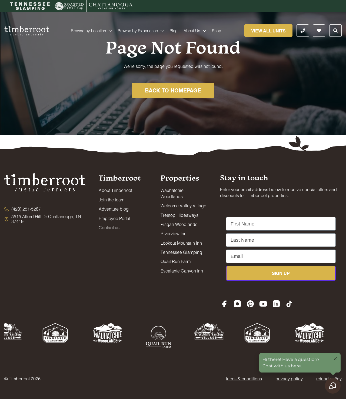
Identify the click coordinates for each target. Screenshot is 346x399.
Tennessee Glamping (181, 252)
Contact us (109, 227)
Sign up (281, 273)
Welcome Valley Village (183, 205)
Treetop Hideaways (179, 215)
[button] (109, 30)
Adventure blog (114, 208)
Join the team (111, 199)
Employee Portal (114, 218)
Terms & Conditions (244, 378)
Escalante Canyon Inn (182, 270)
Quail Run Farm (176, 261)
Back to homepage (173, 90)
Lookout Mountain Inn (181, 242)
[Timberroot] (26, 29)
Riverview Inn (174, 233)
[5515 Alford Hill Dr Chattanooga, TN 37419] (44, 219)
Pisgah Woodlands (179, 224)
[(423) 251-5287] (22, 209)
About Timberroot (115, 190)
